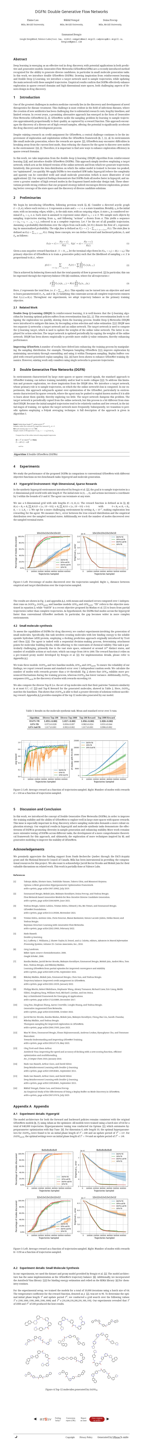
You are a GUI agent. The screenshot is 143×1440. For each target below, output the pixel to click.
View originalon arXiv (97, 1419)
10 (37, 148)
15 (89, 316)
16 (70, 356)
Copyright (70, 1437)
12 (66, 356)
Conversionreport (70, 1419)
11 (105, 138)
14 (25, 161)
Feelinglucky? (58, 1419)
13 (27, 641)
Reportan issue (83, 1419)
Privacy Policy (86, 1437)
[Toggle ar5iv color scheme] (15, 1436)
